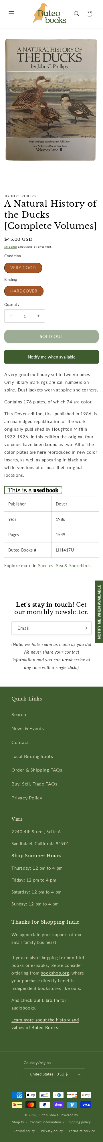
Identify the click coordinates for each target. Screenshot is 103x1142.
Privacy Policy (26, 797)
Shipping (10, 246)
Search (18, 714)
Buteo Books (48, 1115)
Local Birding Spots (32, 756)
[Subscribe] (85, 628)
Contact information (45, 1122)
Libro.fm (50, 1000)
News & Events (27, 728)
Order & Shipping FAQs (36, 769)
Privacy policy (52, 1131)
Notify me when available (52, 356)
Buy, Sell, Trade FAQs (34, 783)
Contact (20, 742)
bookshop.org (55, 972)
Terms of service (82, 1131)
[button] (11, 13)
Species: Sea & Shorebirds (64, 565)
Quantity (11, 304)
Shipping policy (79, 1122)
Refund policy (24, 1131)
